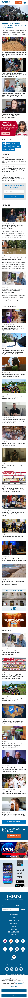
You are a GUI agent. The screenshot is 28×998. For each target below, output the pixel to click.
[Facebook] (11, 969)
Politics (8, 143)
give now (18, 2)
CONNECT (14, 923)
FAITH (14, 917)
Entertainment (6, 146)
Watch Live (11, 149)
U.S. (4, 143)
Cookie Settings (14, 986)
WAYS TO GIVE (14, 920)
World (13, 143)
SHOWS (14, 929)
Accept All (14, 995)
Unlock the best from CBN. (10, 906)
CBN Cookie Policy (19, 983)
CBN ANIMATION (14, 932)
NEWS (14, 926)
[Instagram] (16, 969)
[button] (24, 2)
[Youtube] (7, 969)
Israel (18, 143)
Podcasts (5, 149)
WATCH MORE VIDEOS (14, 822)
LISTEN (14, 935)
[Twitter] (21, 969)
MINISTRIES (14, 914)
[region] (14, 986)
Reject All (14, 991)
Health (13, 146)
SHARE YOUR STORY (14, 836)
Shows (18, 146)
